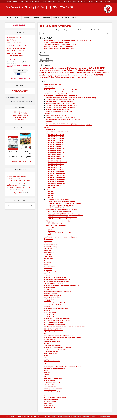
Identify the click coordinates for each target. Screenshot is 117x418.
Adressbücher (76, 1)
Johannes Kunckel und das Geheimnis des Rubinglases (58, 46)
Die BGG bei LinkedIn (20, 117)
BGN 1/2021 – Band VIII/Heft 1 (56, 171)
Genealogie (101, 70)
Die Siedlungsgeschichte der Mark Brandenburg (56, 281)
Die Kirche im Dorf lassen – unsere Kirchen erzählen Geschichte (61, 90)
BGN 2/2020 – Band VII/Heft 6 (56, 166)
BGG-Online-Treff (76, 68)
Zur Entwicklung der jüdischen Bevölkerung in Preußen (61, 107)
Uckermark (46, 343)
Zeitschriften (82, 77)
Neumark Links (48, 250)
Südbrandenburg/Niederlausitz (52, 361)
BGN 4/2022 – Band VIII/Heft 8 (56, 183)
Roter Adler (54, 77)
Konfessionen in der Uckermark (52, 345)
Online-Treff (72, 75)
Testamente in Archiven (50, 312)
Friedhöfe (37, 1)
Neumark (46, 359)
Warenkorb (51, 227)
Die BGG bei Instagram (20, 119)
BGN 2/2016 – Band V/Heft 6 (56, 137)
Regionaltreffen (43, 77)
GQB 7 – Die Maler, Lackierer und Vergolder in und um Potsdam (65, 203)
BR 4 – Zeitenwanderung (55, 223)
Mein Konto (51, 231)
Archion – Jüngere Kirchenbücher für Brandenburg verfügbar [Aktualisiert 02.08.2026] (67, 40)
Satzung (46, 264)
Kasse (50, 229)
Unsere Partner (48, 268)
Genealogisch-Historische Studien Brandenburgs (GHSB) (61, 209)
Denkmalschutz (56, 70)
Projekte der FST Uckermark (51, 351)
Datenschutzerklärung (50, 88)
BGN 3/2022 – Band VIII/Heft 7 (56, 181)
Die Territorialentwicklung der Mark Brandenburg (57, 279)
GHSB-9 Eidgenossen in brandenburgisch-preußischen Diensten (65, 215)
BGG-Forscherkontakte (50, 401)
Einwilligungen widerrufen (91, 416)
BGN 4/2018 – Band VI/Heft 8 (56, 156)
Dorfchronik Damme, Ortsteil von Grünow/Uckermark (58, 92)
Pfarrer (22, 1)
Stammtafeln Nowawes (50, 390)
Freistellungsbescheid (50, 272)
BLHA (94, 68)
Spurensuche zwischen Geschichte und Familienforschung (60, 44)
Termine (70, 77)
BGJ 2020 (51, 197)
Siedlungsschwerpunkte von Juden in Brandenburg (60, 101)
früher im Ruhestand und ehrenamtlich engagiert (57, 42)
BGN (90, 68)
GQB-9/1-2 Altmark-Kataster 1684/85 (58, 207)
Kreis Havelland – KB (49, 332)
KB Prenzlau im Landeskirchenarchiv (53, 328)
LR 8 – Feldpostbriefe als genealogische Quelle (61, 213)
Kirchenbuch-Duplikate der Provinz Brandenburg (57, 318)
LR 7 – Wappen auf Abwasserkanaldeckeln (59, 211)
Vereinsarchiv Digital (49, 407)
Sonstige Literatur (48, 256)
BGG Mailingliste (48, 405)
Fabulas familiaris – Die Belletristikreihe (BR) (58, 221)
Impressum (49, 121)
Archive (46, 370)
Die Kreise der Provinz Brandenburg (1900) (55, 277)
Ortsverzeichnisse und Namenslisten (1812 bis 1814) (60, 99)
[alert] (20, 101)
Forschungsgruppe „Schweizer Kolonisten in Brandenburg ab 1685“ (62, 366)
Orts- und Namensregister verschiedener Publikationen (61, 123)
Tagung (65, 77)
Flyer (45, 274)
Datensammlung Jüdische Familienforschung (56, 308)
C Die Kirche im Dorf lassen (14, 53)
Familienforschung (83, 70)
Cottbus (45, 70)
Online (66, 75)
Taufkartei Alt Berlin (49, 339)
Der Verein (46, 260)
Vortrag (75, 77)
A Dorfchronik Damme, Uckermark (16, 48)
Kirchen (31, 1)
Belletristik (61, 68)
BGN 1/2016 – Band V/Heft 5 (56, 135)
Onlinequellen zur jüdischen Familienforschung (59, 111)
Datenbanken (46, 17)
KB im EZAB (47, 334)
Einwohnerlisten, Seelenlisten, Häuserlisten (55, 303)
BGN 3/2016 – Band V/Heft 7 (56, 138)
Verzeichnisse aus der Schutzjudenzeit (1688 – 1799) (60, 103)
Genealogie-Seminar (45, 72)
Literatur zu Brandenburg (50, 246)
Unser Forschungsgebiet (50, 353)
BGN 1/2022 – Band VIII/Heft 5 (56, 177)
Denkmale (43, 1)
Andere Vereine (48, 241)
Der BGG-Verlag (50, 129)
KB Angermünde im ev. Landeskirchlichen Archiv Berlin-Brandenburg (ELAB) (64, 326)
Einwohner (83, 1)
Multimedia (56, 17)
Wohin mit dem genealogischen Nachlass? (55, 397)
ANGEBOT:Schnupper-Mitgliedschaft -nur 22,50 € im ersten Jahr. (14, 41)
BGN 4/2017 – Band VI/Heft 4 (56, 148)
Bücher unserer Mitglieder (51, 399)
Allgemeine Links (48, 239)
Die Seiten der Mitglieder (50, 244)
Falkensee (71, 70)
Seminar (62, 77)
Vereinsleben (26, 17)
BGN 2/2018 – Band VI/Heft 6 (56, 152)
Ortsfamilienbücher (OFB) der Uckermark (55, 349)
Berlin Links (47, 243)
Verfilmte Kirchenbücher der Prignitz (53, 322)
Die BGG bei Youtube (20, 112)
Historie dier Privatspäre (104, 416)
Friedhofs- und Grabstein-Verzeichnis (54, 283)
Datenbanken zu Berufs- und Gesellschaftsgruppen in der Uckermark (62, 337)
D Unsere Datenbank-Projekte (15, 55)
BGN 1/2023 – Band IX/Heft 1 (56, 185)
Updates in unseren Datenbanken (52, 380)
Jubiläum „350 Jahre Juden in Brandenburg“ (57, 109)
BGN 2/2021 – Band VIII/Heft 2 (56, 173)
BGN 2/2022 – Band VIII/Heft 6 (56, 179)
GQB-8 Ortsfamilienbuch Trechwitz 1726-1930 (61, 205)
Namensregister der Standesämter (53, 297)
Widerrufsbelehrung (54, 235)
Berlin (66, 68)
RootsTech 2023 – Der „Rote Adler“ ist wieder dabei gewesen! (60, 237)
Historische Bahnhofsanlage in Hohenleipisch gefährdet (59, 48)
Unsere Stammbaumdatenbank (52, 392)
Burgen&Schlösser (52, 1)
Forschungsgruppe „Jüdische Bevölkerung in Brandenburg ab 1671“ (62, 95)
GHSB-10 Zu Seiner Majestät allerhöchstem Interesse (62, 217)
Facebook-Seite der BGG (20, 114)
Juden (101, 1)
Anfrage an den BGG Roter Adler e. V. (56, 115)
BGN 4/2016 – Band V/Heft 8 (56, 140)
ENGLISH (74, 17)
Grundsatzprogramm (49, 266)
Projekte (91, 75)
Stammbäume (15, 1)
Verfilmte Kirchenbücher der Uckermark (54, 324)
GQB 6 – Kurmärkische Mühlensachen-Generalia (61, 201)
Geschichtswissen (98, 73)
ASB (58, 68)
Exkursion (63, 70)
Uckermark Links (48, 258)
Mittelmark (46, 357)
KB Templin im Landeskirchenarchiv (53, 330)
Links (45, 376)
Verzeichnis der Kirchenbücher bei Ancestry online (57, 320)
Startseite (9, 17)
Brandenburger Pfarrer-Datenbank (53, 388)
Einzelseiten (47, 113)
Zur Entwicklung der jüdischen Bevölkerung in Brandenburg (62, 105)
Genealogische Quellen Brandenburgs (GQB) (58, 199)
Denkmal (49, 70)
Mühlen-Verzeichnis (49, 289)
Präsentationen (48, 374)
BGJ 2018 (51, 193)
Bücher (41, 70)
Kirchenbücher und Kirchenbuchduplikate (55, 368)
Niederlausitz (61, 75)
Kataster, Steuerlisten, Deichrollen (53, 305)
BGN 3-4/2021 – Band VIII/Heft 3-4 (57, 175)
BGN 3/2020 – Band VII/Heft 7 (56, 168)
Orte (27, 1)
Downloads (47, 276)
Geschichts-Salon (85, 73)
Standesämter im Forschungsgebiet (53, 295)
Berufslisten (107, 1)
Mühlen (59, 1)
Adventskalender (51, 68)
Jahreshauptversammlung (47, 75)
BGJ (88, 68)
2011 (40, 68)
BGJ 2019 (51, 195)
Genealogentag (95, 70)
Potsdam (86, 75)
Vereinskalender (48, 403)
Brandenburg (101, 67)
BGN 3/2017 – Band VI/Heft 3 (56, 146)
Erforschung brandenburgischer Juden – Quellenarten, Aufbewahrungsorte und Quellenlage (71, 97)
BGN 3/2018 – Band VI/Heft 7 (56, 154)
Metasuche (8, 1)
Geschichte (74, 72)
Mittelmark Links (48, 248)
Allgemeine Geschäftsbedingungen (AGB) (59, 233)
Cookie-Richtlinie (48, 86)
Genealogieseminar (57, 72)
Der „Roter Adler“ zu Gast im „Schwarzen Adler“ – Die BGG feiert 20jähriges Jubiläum (69, 125)
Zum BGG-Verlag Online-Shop (20, 161)
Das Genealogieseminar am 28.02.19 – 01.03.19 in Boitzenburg (63, 119)
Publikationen (100, 75)
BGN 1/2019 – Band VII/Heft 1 (56, 158)
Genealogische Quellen (50, 386)
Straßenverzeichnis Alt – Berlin (52, 341)
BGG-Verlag (65, 17)
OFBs (97, 1)
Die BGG (17, 17)
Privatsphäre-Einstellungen (77, 416)
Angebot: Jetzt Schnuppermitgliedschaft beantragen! (60, 117)
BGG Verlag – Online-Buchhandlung (56, 225)
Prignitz (46, 363)
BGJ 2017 (51, 191)
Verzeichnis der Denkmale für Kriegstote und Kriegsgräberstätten (61, 285)
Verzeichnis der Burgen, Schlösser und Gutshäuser (57, 291)
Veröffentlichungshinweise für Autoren (57, 131)
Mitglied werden (48, 270)
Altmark (46, 355)
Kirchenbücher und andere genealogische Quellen (57, 347)
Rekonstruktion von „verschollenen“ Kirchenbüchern (58, 336)
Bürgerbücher (91, 1)
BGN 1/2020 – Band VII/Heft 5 (56, 164)
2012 (44, 68)
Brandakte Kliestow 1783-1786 (52, 84)
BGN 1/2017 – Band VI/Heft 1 (56, 142)
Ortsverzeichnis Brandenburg (52, 382)
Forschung (36, 17)
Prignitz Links (47, 254)
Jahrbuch (107, 72)
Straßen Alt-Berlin (67, 1)
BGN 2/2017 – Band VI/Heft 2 (56, 144)
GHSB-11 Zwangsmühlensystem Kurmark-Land (61, 219)
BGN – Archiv (52, 187)
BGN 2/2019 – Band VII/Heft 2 (56, 160)
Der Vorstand (47, 262)
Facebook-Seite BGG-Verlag (20, 115)
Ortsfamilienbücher (49, 299)
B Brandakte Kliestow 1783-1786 (16, 50)
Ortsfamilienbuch (79, 75)
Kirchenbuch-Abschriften (51, 293)
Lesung (57, 75)
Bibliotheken (47, 372)
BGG (69, 67)
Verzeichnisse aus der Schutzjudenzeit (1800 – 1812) (58, 94)
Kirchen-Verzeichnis (49, 287)
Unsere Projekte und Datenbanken (53, 378)
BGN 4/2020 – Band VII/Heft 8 (56, 170)
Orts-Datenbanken (49, 384)
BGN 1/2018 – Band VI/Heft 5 (56, 150)
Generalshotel (65, 72)
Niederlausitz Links (49, 252)
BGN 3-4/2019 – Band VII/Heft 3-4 (57, 162)
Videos (45, 396)
